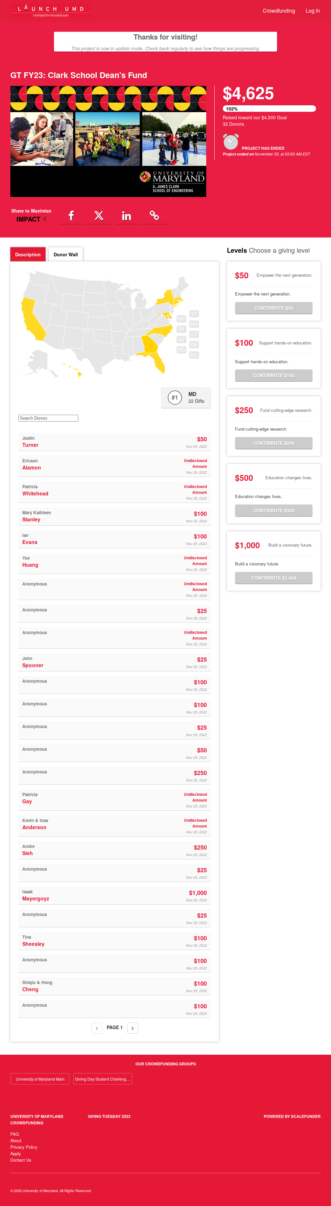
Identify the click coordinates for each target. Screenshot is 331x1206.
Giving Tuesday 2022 (109, 1116)
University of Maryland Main (40, 1079)
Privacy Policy (23, 1147)
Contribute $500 (273, 510)
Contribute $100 (273, 375)
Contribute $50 (273, 308)
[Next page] (132, 1028)
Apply (15, 1153)
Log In (313, 10)
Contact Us (20, 1160)
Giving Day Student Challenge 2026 (103, 1079)
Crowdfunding (279, 10)
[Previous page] (96, 1028)
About (15, 1140)
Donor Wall (66, 254)
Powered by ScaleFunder (292, 1116)
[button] (71, 215)
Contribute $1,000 (273, 577)
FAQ (14, 1134)
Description (28, 254)
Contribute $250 (273, 443)
